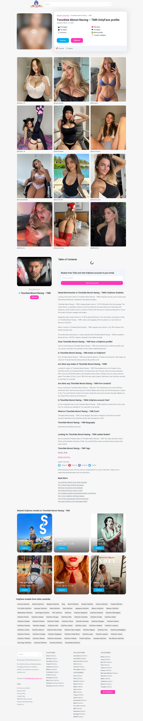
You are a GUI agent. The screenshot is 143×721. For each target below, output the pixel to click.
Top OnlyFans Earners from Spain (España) (72, 482)
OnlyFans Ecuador (24, 621)
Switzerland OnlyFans (72, 643)
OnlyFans (68, 613)
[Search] (109, 4)
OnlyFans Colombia (80, 617)
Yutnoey (96, 582)
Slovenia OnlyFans (40, 643)
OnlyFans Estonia (38, 621)
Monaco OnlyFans (112, 608)
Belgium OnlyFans (63, 15)
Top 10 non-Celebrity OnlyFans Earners (71, 496)
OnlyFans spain (87, 634)
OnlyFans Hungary (39, 626)
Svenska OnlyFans (56, 643)
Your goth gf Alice (27, 582)
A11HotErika (98, 541)
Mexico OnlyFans (97, 608)
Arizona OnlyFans (23, 604)
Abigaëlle (60, 582)
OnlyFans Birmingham (113, 613)
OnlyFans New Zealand (72, 630)
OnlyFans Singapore (55, 634)
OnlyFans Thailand (24, 638)
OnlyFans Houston (24, 626)
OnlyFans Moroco (38, 630)
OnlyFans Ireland (66, 626)
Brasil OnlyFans (73, 604)
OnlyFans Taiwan (116, 634)
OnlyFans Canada (37, 617)
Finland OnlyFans (116, 604)
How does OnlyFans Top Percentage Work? (73, 501)
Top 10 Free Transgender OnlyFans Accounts (73, 499)
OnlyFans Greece (113, 621)
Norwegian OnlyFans (42, 613)
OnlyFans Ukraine (39, 638)
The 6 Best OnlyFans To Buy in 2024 (70, 490)
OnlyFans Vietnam (70, 638)
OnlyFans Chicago (52, 617)
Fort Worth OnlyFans (24, 608)
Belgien (60, 452)
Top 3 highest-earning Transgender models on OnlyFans (77, 493)
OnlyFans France (67, 621)
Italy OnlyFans (67, 608)
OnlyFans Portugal (39, 634)
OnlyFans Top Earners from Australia (70, 488)
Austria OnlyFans (38, 604)
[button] (63, 465)
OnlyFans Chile (66, 617)
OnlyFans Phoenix (24, 634)
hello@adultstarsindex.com (33, 678)
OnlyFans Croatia (96, 617)
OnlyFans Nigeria (89, 630)
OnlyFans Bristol (23, 617)
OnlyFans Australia (96, 613)
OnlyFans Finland (53, 621)
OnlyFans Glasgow (98, 621)
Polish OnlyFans (85, 638)
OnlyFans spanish (102, 634)
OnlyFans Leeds (80, 626)
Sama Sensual (25, 541)
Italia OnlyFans (55, 608)
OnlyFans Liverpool (111, 626)
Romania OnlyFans (99, 638)
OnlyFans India (53, 626)
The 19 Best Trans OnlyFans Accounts (71, 485)
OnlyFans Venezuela (54, 638)
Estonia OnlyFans (102, 604)
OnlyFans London (23, 630)
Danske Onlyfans (87, 604)
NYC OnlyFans (57, 613)
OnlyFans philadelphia (118, 630)
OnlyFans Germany (82, 621)
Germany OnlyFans (40, 608)
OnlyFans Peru (103, 630)
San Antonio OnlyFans (116, 638)
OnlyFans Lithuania (95, 626)
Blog (63, 604)
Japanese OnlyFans (82, 608)
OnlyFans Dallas (110, 617)
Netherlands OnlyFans (25, 613)
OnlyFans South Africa (72, 634)
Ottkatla (59, 541)
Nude (65, 452)
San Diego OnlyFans (24, 643)
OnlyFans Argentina (80, 613)
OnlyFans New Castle (54, 630)
